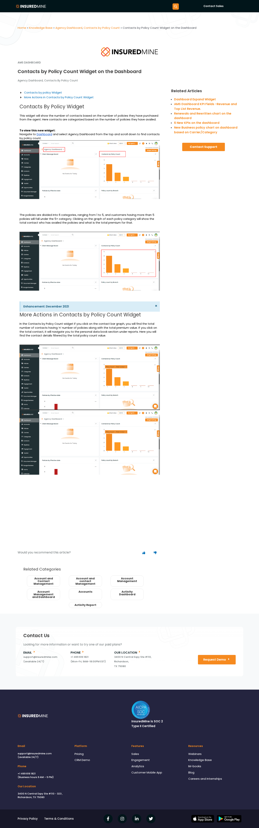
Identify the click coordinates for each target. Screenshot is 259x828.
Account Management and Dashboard (43, 594)
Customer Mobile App (146, 772)
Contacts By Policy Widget (52, 106)
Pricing (79, 754)
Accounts (85, 592)
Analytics (137, 766)
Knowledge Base (200, 760)
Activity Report (85, 605)
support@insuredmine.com (35, 753)
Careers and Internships (205, 779)
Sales (135, 754)
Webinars (195, 754)
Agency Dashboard (30, 80)
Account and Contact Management (43, 581)
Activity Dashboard (127, 593)
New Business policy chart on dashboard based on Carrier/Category (205, 129)
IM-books (194, 766)
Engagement (140, 760)
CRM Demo (82, 760)
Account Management (127, 580)
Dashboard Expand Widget (195, 99)
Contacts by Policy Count (61, 80)
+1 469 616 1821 (27, 773)
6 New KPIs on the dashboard (196, 123)
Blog (191, 772)
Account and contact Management (85, 581)
